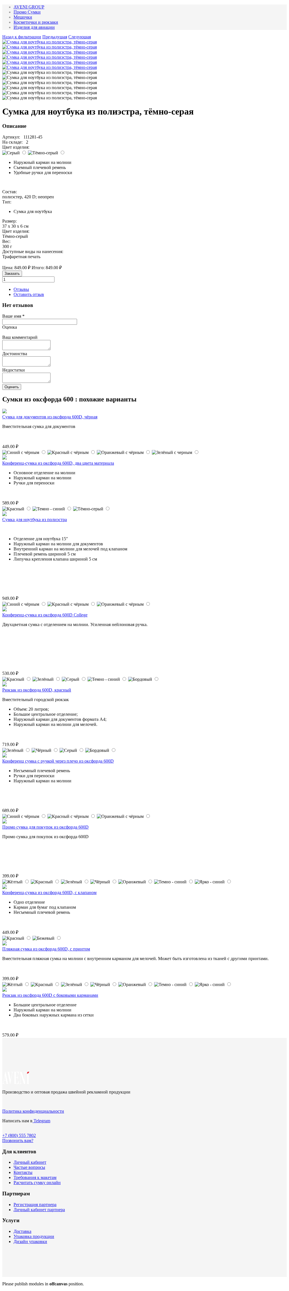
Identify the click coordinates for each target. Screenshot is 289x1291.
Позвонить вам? (17, 1140)
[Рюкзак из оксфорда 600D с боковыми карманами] (4, 990)
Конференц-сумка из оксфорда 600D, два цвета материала (58, 463)
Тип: (6, 201)
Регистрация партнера (35, 1204)
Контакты (23, 1172)
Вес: (6, 241)
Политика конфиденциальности (33, 1111)
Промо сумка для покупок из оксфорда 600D (45, 827)
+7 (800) (19, 1135)
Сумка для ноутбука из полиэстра (34, 519)
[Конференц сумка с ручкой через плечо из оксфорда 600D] (4, 756)
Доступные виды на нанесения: (32, 251)
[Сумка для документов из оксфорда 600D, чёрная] (4, 411)
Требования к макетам (35, 1177)
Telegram (41, 1120)
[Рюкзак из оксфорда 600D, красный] (4, 684)
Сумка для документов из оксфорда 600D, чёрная (49, 416)
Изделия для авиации (34, 27)
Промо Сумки (27, 12)
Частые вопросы (29, 1167)
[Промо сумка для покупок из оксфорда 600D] (4, 822)
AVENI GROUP (29, 7)
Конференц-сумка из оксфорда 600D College (44, 614)
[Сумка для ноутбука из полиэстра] (4, 514)
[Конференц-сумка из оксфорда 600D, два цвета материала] (4, 458)
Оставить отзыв (29, 294)
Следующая (79, 36)
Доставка (22, 1231)
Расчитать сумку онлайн (37, 1182)
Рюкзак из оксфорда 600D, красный (36, 690)
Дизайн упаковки (30, 1241)
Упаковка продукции (34, 1236)
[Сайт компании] (16, 1082)
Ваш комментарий (20, 337)
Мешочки (23, 17)
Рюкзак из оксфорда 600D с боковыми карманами (50, 995)
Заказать (12, 273)
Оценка (9, 327)
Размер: (9, 221)
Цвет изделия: (15, 147)
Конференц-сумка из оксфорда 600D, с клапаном (49, 892)
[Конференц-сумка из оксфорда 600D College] (4, 609)
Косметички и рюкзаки (36, 22)
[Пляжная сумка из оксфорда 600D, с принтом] (4, 943)
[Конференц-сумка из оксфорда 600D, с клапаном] (4, 887)
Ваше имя (13, 316)
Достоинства (14, 353)
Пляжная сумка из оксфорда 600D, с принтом (46, 949)
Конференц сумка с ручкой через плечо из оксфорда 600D (58, 761)
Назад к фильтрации (21, 36)
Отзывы (21, 289)
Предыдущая (54, 36)
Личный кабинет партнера (39, 1209)
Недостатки (13, 370)
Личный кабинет (30, 1162)
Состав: (9, 191)
